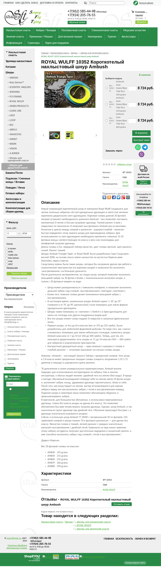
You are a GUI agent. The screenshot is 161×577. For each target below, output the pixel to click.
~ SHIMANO (14, 92)
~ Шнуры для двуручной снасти (18, 166)
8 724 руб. (146, 88)
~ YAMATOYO (14, 134)
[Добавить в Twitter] (118, 197)
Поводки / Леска (15, 187)
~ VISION (12, 148)
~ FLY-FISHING (15, 97)
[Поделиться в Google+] (123, 197)
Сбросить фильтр (19, 278)
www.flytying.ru (14, 538)
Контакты (71, 3)
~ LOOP (11, 120)
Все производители (13, 299)
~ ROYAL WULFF (16, 101)
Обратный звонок (77, 22)
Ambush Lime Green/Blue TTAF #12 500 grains (121, 88)
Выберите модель (113, 78)
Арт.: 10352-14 (111, 120)
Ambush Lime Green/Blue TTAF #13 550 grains (121, 104)
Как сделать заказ (26, 3)
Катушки (11, 67)
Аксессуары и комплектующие (15, 201)
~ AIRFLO (12, 130)
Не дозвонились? (143, 213)
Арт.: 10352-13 (111, 104)
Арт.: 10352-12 (111, 88)
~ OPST (11, 115)
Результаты (29, 307)
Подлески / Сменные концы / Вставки (18, 180)
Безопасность (124, 539)
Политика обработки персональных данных (16, 546)
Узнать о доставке (143, 182)
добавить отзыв (124, 164)
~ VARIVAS (13, 78)
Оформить (141, 22)
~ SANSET (12, 139)
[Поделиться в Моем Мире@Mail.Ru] (128, 197)
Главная (8, 3)
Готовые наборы (15, 193)
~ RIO (10, 125)
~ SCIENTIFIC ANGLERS (19, 87)
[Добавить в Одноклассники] (109, 197)
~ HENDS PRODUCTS (18, 106)
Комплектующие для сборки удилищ (18, 210)
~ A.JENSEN (13, 153)
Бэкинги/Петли (14, 173)
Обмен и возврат (145, 539)
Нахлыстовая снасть (52, 522)
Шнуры (10, 72)
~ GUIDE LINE (14, 111)
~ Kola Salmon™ (16, 82)
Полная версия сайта (135, 563)
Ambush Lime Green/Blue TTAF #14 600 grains (121, 120)
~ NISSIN (12, 144)
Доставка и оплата (52, 3)
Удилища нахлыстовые (19, 61)
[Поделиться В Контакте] (104, 197)
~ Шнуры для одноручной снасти (18, 159)
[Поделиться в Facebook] (114, 197)
